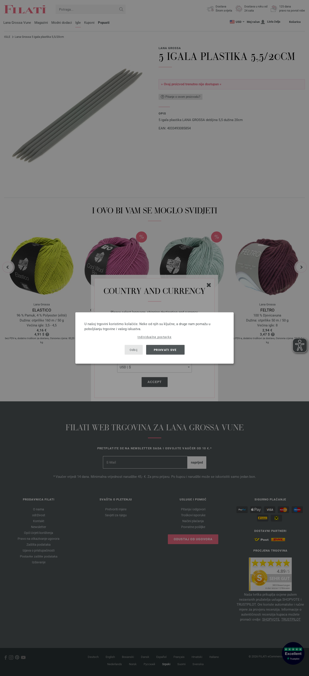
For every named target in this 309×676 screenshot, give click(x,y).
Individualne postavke (154, 337)
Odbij (134, 349)
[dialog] (154, 338)
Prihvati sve (165, 349)
